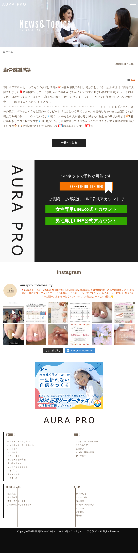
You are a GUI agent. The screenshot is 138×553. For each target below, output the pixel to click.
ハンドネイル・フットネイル (20, 445)
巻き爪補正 (12, 497)
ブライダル (12, 478)
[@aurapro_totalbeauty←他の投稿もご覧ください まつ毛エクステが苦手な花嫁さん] (102, 334)
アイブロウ (12, 470)
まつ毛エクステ (14, 463)
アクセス (80, 512)
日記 (133, 79)
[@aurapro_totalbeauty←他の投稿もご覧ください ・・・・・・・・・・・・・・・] (124, 312)
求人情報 (80, 501)
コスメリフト (13, 456)
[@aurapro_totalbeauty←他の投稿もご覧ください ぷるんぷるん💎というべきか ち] (58, 334)
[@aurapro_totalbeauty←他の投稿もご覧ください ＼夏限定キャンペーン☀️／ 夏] (58, 312)
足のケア (80, 449)
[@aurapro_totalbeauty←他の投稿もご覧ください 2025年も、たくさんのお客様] (80, 334)
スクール (80, 508)
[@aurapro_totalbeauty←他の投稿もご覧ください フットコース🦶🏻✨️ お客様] (36, 334)
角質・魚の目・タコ (16, 501)
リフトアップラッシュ (17, 467)
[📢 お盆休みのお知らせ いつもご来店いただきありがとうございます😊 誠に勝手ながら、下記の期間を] (36, 312)
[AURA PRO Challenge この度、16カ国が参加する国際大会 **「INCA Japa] (13, 312)
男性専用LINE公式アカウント (86, 220)
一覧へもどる (69, 142)
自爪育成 (11, 494)
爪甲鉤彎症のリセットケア (19, 504)
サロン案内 (81, 494)
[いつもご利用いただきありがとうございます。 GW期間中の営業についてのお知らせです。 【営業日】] (80, 312)
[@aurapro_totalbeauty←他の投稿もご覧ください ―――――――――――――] (124, 334)
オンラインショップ (85, 504)
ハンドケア (12, 449)
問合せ (79, 515)
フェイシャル (13, 474)
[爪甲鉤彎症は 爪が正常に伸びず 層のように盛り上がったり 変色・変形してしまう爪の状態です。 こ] (13, 334)
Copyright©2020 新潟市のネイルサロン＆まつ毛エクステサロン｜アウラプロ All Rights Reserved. (69, 531)
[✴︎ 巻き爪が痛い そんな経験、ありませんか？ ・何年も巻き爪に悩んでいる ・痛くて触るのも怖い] (102, 312)
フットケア (12, 452)
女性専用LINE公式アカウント (86, 209)
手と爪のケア (82, 445)
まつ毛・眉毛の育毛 (16, 459)
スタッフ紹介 (82, 497)
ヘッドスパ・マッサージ (18, 441)
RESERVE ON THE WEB (86, 186)
